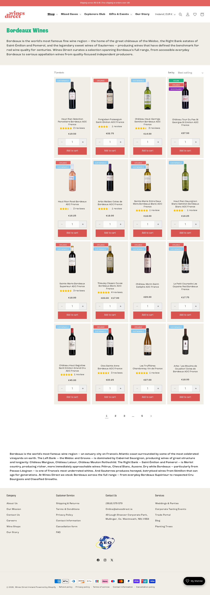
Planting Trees (164, 526)
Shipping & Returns (68, 503)
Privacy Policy (64, 515)
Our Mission (14, 509)
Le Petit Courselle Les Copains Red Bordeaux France (185, 287)
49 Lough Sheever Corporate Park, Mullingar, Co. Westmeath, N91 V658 (127, 517)
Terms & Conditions (68, 509)
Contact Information (68, 521)
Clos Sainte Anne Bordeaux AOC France (110, 367)
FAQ (58, 532)
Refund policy (66, 587)
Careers (12, 521)
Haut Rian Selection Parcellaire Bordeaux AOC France (72, 122)
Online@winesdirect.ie (119, 509)
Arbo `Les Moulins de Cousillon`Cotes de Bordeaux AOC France (185, 369)
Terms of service (101, 587)
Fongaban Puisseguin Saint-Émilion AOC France (110, 120)
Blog (157, 521)
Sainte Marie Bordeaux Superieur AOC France (72, 285)
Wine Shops (14, 526)
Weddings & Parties (167, 503)
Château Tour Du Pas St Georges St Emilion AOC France (185, 122)
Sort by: (171, 73)
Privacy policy (83, 587)
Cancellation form (66, 526)
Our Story (13, 532)
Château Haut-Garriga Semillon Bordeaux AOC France (148, 122)
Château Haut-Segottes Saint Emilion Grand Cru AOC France (72, 368)
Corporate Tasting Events (170, 509)
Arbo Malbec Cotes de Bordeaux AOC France (110, 202)
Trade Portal (162, 515)
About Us (12, 503)
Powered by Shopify (46, 587)
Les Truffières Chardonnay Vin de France (147, 367)
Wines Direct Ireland (25, 587)
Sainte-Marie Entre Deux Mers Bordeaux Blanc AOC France (147, 204)
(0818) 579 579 (114, 503)
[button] (52, 14)
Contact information (123, 587)
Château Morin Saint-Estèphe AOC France (147, 285)
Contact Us (13, 515)
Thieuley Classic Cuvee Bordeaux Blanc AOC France (109, 286)
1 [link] (107, 416)
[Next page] (151, 416)
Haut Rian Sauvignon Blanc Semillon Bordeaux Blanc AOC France (185, 204)
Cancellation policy (145, 587)
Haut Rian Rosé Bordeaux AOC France (72, 202)
